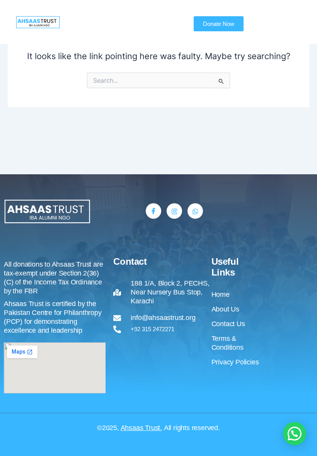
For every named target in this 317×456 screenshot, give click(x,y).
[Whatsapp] (195, 211)
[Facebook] (153, 211)
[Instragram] (174, 211)
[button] (294, 433)
